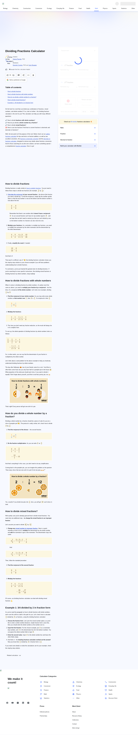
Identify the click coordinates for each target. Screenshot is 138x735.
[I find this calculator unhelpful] (14, 75)
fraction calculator (21, 146)
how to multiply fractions (34, 188)
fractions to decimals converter (29, 139)
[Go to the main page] (11, 4)
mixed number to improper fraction (27, 528)
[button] (78, 121)
